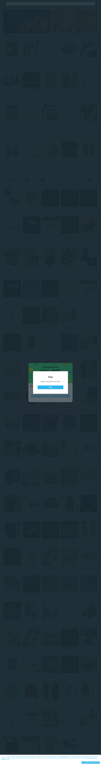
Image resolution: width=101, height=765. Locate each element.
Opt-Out (90, 762)
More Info (96, 762)
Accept (84, 762)
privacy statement (63, 756)
